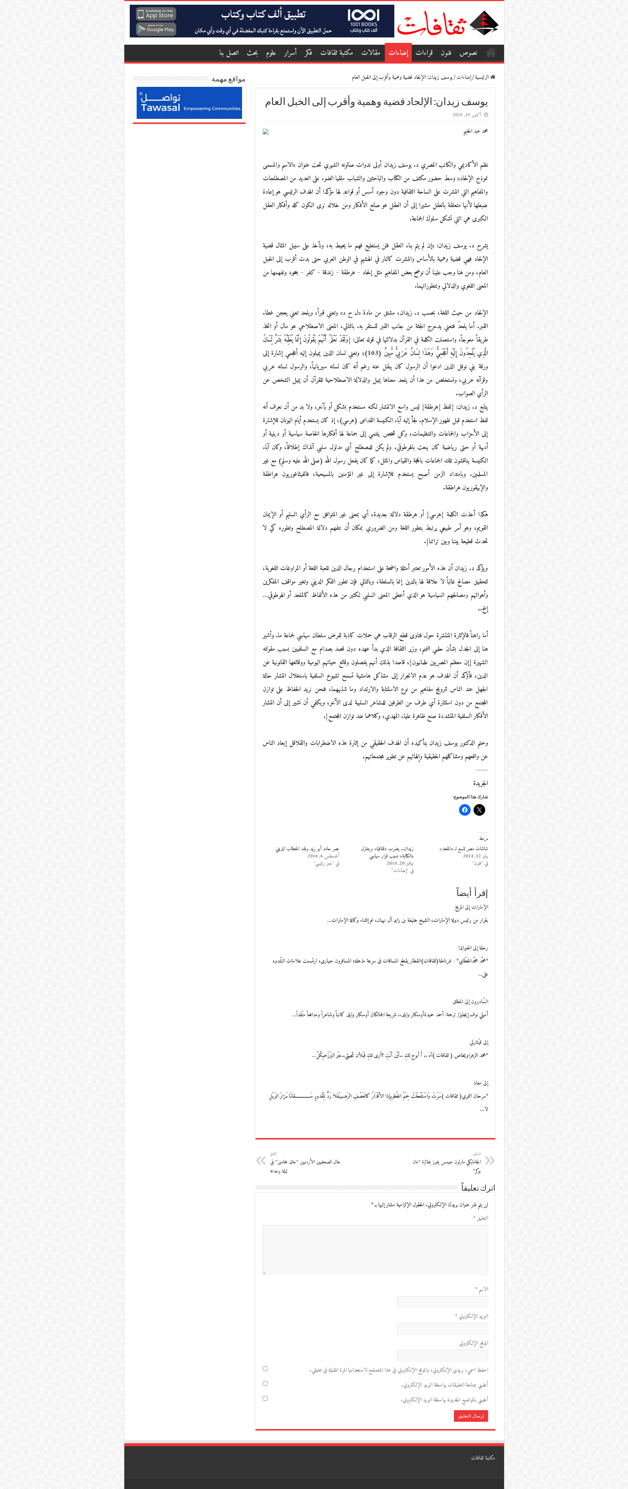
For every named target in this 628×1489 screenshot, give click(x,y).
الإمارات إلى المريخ (471, 907)
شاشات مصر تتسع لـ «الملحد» (463, 849)
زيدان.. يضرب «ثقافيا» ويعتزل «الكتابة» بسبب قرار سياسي (387, 852)
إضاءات (398, 53)
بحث (252, 53)
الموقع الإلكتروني (473, 1343)
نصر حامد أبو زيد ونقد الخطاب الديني (307, 849)
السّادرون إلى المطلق (470, 1002)
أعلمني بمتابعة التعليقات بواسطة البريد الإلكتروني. (444, 1385)
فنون (446, 53)
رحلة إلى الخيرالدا (473, 948)
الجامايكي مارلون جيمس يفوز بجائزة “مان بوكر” (446, 1163)
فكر (308, 53)
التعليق (480, 1218)
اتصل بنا (229, 53)
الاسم (481, 1290)
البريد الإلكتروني (471, 1316)
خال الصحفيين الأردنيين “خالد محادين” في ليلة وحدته (305, 1163)
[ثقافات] (448, 21)
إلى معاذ (481, 1083)
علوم (271, 53)
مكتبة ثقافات (336, 53)
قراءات (424, 53)
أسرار (290, 53)
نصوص (468, 53)
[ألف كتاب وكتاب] (262, 21)
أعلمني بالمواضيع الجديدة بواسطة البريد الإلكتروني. (444, 1400)
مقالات (371, 53)
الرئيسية (491, 52)
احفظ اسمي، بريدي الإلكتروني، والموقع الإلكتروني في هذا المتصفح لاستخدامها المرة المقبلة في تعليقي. (399, 1370)
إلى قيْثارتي (479, 1043)
